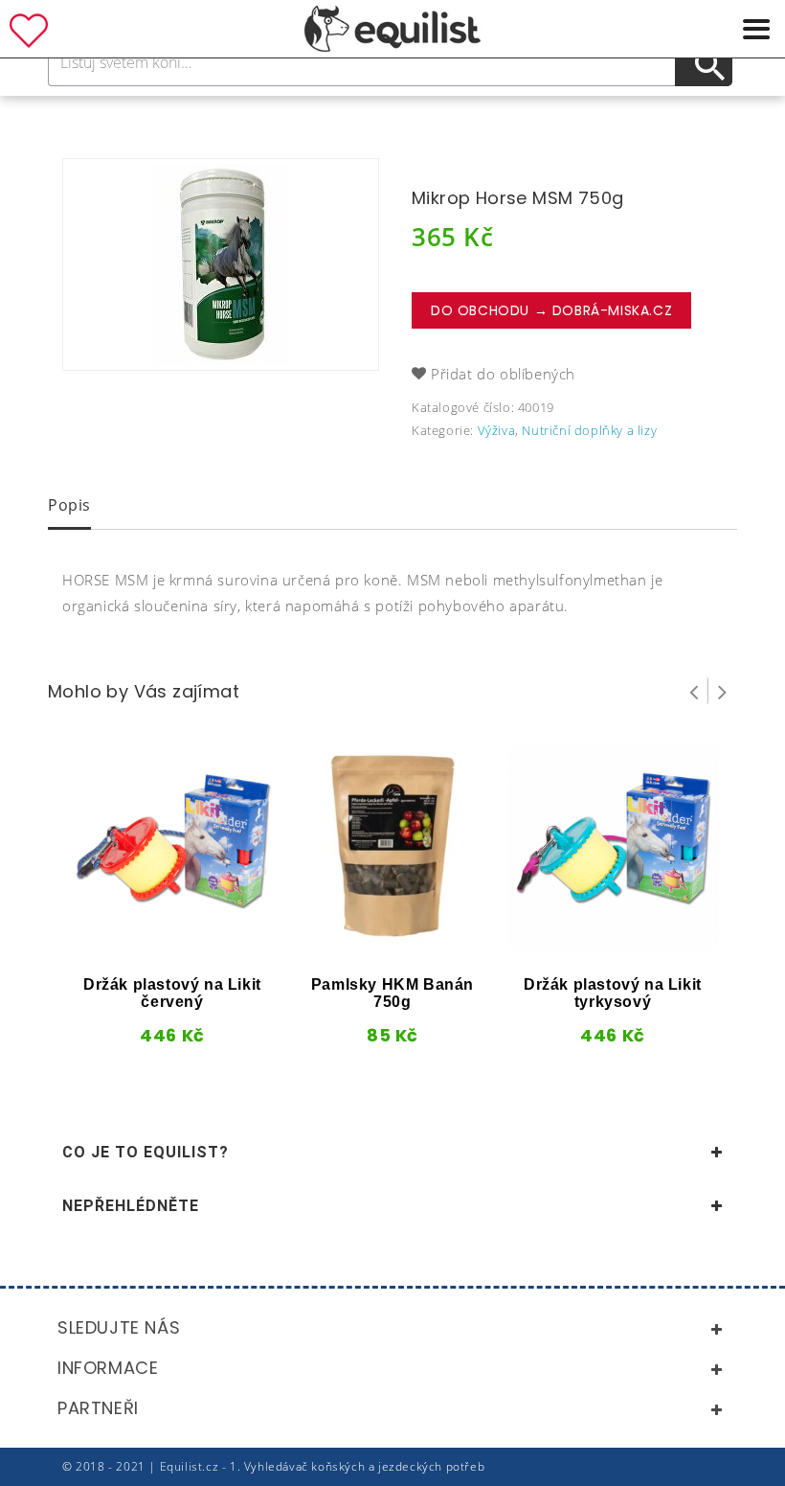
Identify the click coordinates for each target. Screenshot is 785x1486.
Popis (69, 504)
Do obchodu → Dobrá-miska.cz (551, 310)
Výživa (497, 430)
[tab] (69, 507)
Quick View (138, 945)
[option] (220, 264)
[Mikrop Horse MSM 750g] (220, 264)
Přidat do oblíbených (503, 373)
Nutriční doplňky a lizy (589, 430)
